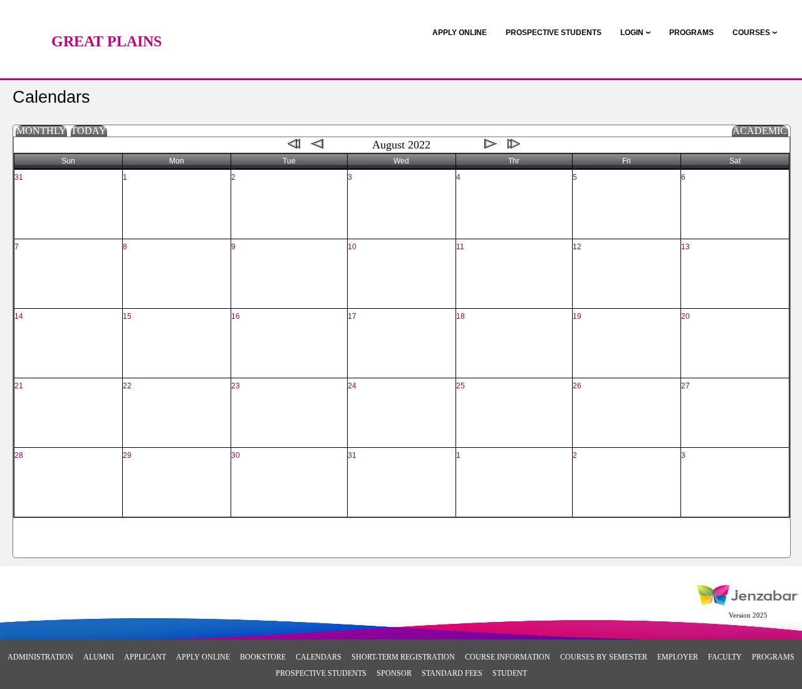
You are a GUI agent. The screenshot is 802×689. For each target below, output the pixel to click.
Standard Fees (452, 673)
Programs (773, 657)
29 (127, 455)
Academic (759, 130)
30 (235, 455)
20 (685, 316)
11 (460, 246)
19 (577, 316)
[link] (459, 33)
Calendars (318, 657)
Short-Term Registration (403, 657)
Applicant (145, 657)
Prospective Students (321, 673)
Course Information (507, 657)
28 (18, 455)
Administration (40, 657)
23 (235, 385)
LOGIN (631, 32)
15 (127, 316)
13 (685, 246)
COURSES (751, 32)
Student (509, 673)
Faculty (725, 657)
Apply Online (203, 657)
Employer (677, 657)
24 (352, 385)
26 (577, 385)
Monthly (41, 130)
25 (460, 385)
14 (18, 316)
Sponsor (394, 673)
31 (18, 177)
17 (352, 316)
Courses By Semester (603, 657)
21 (18, 385)
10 (352, 246)
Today (89, 130)
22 (127, 385)
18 (460, 316)
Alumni (98, 657)
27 (685, 385)
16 (235, 316)
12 (577, 246)
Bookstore (263, 657)
